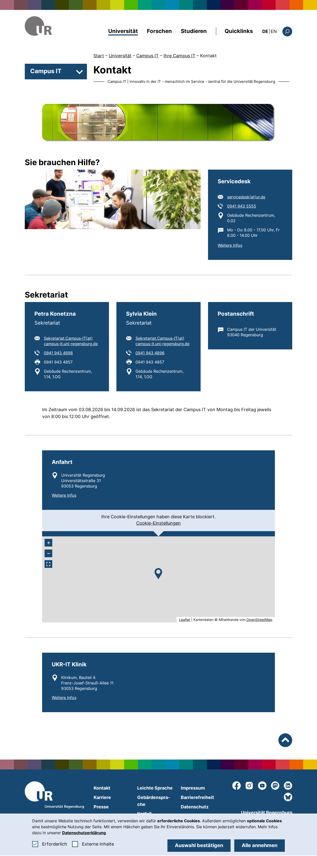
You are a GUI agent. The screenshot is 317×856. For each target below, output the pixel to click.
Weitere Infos (230, 245)
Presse (101, 806)
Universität (123, 31)
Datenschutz (195, 806)
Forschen (159, 31)
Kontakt (208, 55)
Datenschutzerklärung (84, 832)
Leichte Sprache (155, 788)
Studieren (194, 31)
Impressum (193, 788)
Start (98, 55)
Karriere (102, 797)
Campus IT (147, 55)
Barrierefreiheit (197, 797)
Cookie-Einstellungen (158, 523)
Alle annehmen (259, 845)
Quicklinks (239, 31)
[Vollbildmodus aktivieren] (48, 564)
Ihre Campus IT (179, 55)
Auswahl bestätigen (199, 845)
